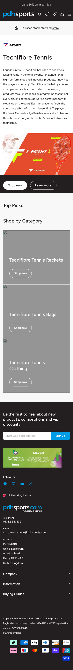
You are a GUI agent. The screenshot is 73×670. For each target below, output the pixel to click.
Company (10, 574)
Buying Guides (13, 594)
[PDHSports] (18, 14)
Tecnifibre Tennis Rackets (36, 260)
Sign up (60, 436)
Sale (49, 4)
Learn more (43, 185)
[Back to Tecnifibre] (12, 45)
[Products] (69, 14)
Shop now (15, 185)
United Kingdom (17, 495)
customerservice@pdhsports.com (25, 532)
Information (11, 584)
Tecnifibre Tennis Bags (32, 314)
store (55, 28)
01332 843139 (12, 521)
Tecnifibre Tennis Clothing (27, 365)
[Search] (39, 14)
